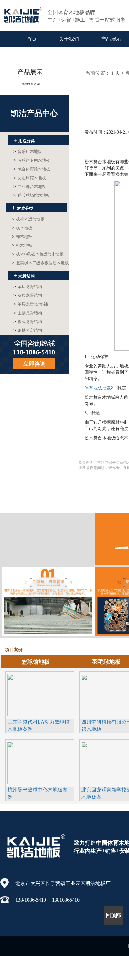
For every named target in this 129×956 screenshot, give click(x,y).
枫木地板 (22, 227)
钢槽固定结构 (27, 330)
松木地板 (22, 245)
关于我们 (69, 39)
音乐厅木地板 (27, 151)
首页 (32, 39)
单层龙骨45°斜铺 (30, 304)
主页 (115, 73)
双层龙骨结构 (27, 295)
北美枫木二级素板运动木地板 (40, 262)
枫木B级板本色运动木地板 (38, 254)
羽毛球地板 (106, 662)
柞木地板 (22, 236)
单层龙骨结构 (27, 286)
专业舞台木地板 (29, 186)
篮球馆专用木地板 (31, 160)
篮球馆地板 (36, 662)
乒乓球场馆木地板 (31, 195)
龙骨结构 (24, 275)
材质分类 (22, 207)
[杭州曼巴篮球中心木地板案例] (38, 762)
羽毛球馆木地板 (29, 177)
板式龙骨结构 (27, 321)
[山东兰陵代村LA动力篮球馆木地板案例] (38, 694)
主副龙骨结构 (27, 313)
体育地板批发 (98, 388)
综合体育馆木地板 (31, 169)
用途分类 (24, 140)
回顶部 (113, 915)
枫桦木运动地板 (28, 219)
